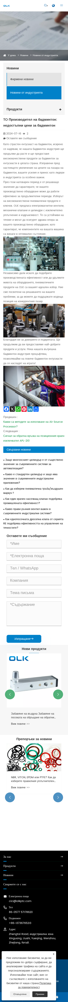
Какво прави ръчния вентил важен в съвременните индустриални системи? (27, 511)
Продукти (9, 866)
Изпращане (24, 638)
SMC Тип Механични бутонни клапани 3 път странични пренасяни (33, 715)
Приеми (40, 994)
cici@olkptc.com (20, 901)
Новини (24, 55)
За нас (7, 856)
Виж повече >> (20, 724)
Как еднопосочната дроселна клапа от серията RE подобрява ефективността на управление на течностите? (33, 523)
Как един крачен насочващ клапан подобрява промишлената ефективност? (32, 501)
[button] (10, 694)
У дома (12, 55)
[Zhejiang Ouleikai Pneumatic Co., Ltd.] (6, 6)
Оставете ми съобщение (21, 138)
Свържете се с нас (14, 884)
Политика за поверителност (34, 985)
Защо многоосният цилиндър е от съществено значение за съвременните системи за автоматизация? (33, 464)
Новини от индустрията (45, 55)
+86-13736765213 (20, 923)
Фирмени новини (22, 79)
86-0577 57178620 (21, 912)
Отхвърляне (20, 994)
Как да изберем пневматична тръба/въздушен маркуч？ (33, 491)
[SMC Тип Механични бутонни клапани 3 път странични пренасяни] (34, 680)
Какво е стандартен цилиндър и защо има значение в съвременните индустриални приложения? (30, 478)
